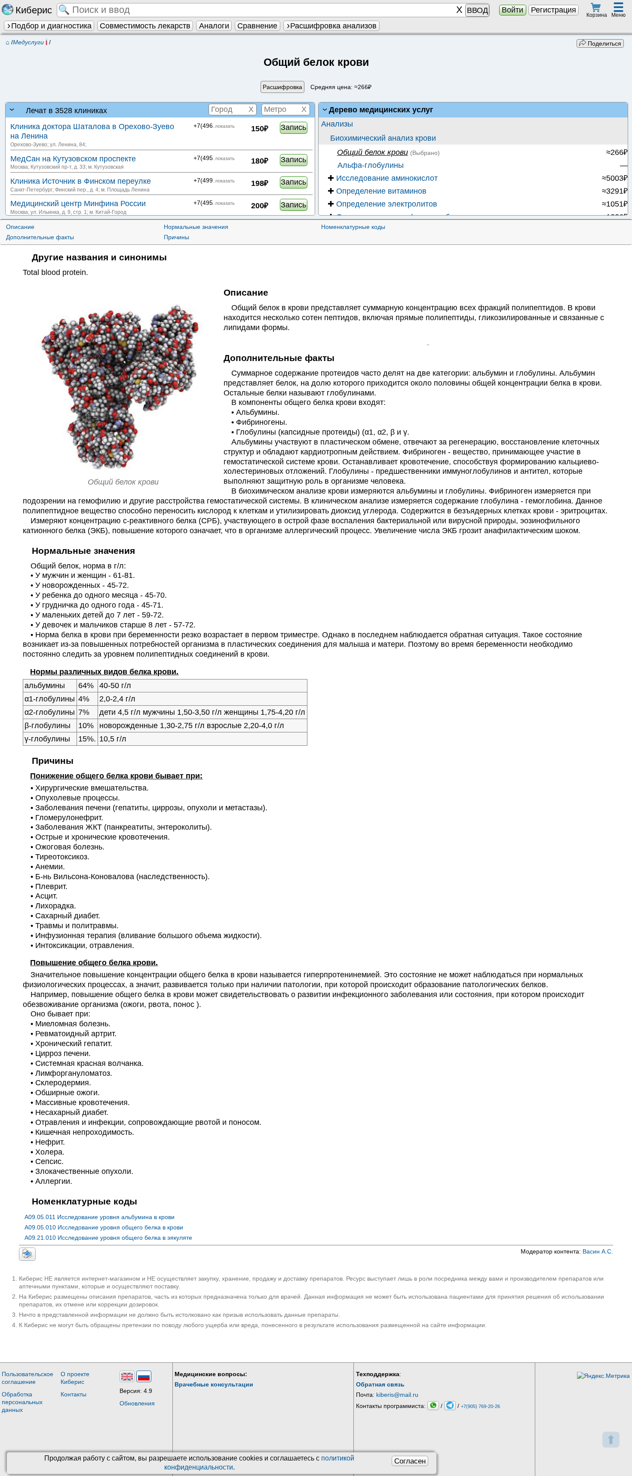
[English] (127, 1376)
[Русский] (143, 1376)
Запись (293, 127)
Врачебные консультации (214, 1384)
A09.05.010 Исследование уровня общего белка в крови (104, 1227)
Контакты (73, 1394)
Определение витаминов (377, 191)
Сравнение (257, 26)
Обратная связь (380, 1384)
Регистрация (553, 10)
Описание (20, 226)
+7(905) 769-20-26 (480, 1405)
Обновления (137, 1403)
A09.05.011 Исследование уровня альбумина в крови (100, 1217)
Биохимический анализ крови (383, 138)
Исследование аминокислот (383, 178)
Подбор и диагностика (51, 26)
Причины (176, 237)
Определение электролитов (382, 204)
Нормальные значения (196, 226)
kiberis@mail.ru (397, 1394)
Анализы (337, 124)
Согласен (410, 1461)
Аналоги (214, 26)
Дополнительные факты (40, 237)
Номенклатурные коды (353, 226)
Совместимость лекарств (145, 26)
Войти (512, 10)
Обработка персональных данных (22, 1402)
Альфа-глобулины (369, 165)
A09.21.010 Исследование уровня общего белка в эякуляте (108, 1237)
